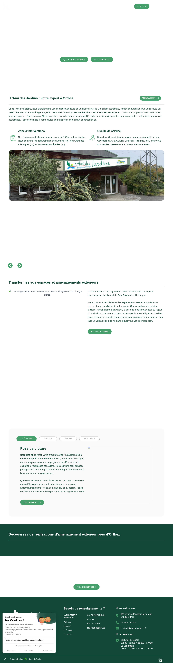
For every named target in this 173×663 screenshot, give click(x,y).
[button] (10, 265)
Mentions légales (96, 628)
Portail (88, 6)
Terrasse (98, 6)
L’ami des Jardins (122, 6)
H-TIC (25, 659)
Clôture (79, 6)
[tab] (26, 438)
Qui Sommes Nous (95, 615)
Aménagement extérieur (62, 6)
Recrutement (94, 624)
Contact (91, 619)
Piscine (108, 6)
